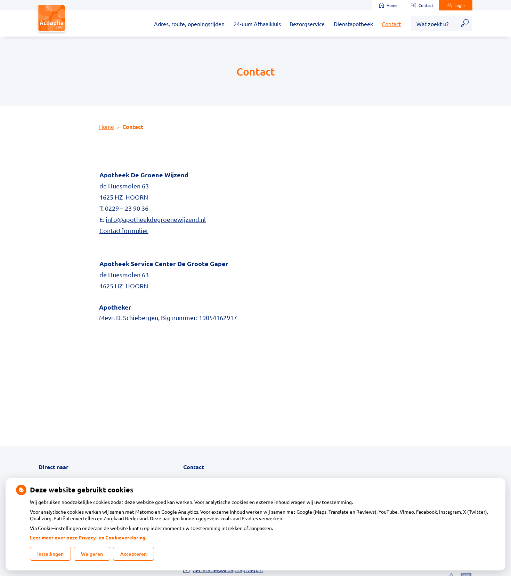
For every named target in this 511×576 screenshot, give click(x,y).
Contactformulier (123, 230)
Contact (426, 5)
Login (459, 5)
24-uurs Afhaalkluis (257, 23)
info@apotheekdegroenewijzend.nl (156, 219)
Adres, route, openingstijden (189, 23)
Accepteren (133, 554)
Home (392, 5)
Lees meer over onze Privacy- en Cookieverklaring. (88, 537)
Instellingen (50, 554)
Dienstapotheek (353, 23)
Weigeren (92, 554)
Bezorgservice (307, 23)
